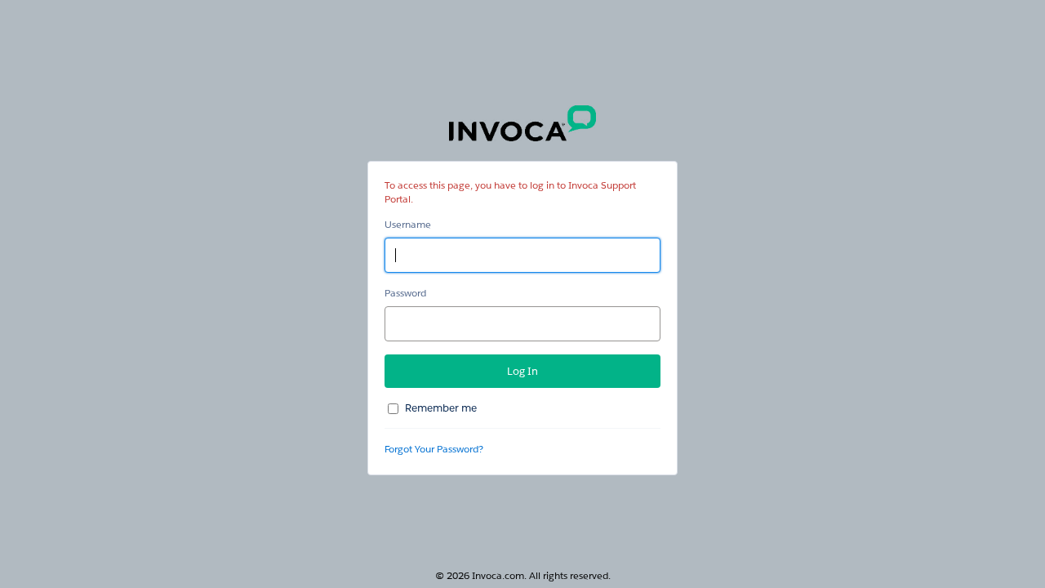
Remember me (441, 408)
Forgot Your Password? (434, 449)
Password (405, 293)
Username (408, 224)
